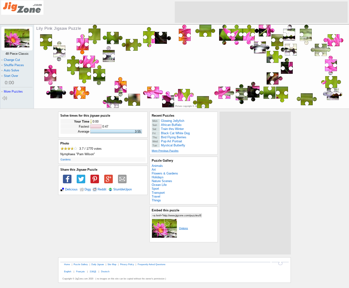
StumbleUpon (122, 189)
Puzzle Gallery (162, 160)
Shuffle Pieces (12, 65)
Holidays (158, 177)
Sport (155, 188)
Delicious (71, 189)
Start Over (9, 76)
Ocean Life (159, 185)
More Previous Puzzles (165, 150)
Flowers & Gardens (165, 173)
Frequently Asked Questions (151, 264)
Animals (157, 166)
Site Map (112, 264)
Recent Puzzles (163, 115)
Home (67, 264)
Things (156, 200)
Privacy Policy (127, 264)
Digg (88, 189)
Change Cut (10, 60)
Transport (158, 192)
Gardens (66, 159)
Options (183, 228)
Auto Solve (10, 70)
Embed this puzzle (165, 210)
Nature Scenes (162, 181)
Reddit (102, 189)
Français (80, 271)
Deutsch (105, 271)
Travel (156, 196)
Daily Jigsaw (97, 264)
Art (154, 169)
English (67, 271)
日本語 (93, 271)
